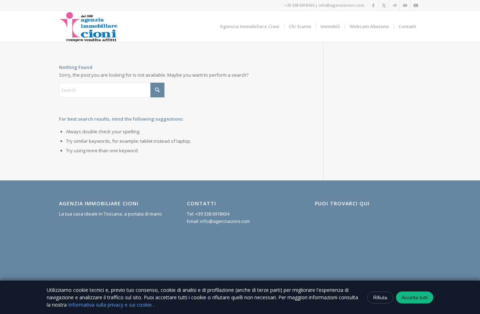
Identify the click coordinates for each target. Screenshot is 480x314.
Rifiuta (380, 297)
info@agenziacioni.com (341, 5)
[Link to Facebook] (373, 5)
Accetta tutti (415, 297)
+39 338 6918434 (299, 5)
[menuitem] (249, 26)
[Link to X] (384, 5)
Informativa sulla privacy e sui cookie (110, 304)
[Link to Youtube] (415, 5)
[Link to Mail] (405, 5)
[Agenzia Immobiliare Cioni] (89, 26)
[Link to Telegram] (394, 5)
